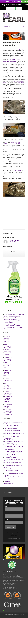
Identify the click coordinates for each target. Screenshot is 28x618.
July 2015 (6, 372)
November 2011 (8, 411)
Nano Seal (21, 82)
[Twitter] (10, 8)
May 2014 (6, 383)
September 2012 (8, 404)
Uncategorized (7, 480)
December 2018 (8, 360)
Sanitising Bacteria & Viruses (11, 470)
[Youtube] (13, 8)
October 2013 (7, 395)
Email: (6, 512)
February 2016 (8, 369)
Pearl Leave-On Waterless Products (13, 451)
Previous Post (15, 255)
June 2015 (6, 373)
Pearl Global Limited (9, 443)
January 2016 (7, 370)
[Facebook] (7, 8)
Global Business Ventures (10, 428)
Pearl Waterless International (15, 241)
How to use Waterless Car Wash (12, 430)
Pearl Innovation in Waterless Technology (14, 446)
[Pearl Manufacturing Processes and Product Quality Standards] (12, 595)
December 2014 (8, 378)
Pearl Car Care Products (10, 439)
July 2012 (6, 406)
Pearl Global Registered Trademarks (13, 444)
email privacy (18, 533)
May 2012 (6, 407)
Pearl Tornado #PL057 (14, 143)
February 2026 (8, 346)
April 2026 (6, 343)
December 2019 (8, 357)
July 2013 (6, 399)
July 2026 (6, 338)
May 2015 (6, 375)
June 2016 (6, 365)
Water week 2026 (8, 483)
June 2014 (6, 382)
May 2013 (6, 403)
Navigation (7, 26)
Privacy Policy (14, 535)
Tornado (5, 82)
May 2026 (6, 341)
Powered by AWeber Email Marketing (14, 538)
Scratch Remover (18, 81)
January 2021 (7, 356)
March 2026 (7, 344)
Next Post (13, 251)
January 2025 (7, 351)
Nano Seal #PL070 (16, 170)
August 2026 (7, 336)
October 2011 (7, 412)
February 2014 (8, 388)
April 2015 (6, 377)
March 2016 (7, 367)
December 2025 (8, 349)
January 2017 (7, 362)
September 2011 (8, 414)
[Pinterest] (20, 8)
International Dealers (9, 431)
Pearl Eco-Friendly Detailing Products (13, 441)
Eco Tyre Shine (8, 427)
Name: (6, 506)
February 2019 (8, 359)
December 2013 (8, 391)
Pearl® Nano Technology (10, 457)
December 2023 (8, 352)
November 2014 (8, 380)
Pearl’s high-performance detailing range (13, 49)
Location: (7, 519)
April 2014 (6, 385)
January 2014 (7, 390)
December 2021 (8, 354)
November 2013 (8, 393)
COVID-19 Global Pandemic (11, 425)
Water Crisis (7, 481)
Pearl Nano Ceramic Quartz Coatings (13, 452)
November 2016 (8, 364)
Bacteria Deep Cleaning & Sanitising (13, 422)
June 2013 (6, 401)
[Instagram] (17, 8)
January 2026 (7, 347)
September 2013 (8, 396)
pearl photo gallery (8, 456)
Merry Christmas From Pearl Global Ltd (14, 433)
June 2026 (6, 339)
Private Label (7, 468)
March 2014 (7, 386)
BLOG (5, 423)
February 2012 (8, 409)
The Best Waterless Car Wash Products (14, 472)
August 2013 (7, 398)
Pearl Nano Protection (9, 454)
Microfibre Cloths (8, 435)
